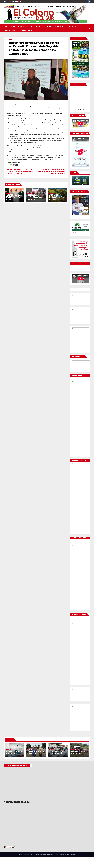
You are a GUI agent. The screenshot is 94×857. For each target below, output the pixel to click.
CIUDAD (12, 26)
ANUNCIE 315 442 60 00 (26, 30)
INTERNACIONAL (59, 26)
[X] (16, 165)
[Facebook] (8, 165)
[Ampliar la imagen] (87, 43)
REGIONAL (21, 26)
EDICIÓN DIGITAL (10, 30)
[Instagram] (13, 165)
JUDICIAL (30, 26)
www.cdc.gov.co (76, 232)
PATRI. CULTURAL (72, 26)
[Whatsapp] (11, 165)
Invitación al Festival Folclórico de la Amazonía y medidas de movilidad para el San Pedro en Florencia (20, 171)
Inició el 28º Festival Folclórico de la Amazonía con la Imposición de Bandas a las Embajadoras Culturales (50, 171)
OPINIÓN (48, 26)
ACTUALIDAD (74, 749)
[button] (89, 28)
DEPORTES (39, 26)
